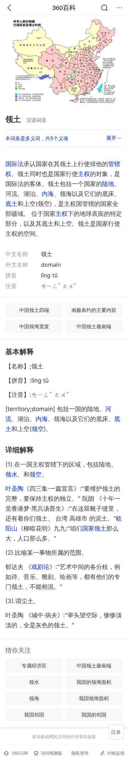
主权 (84, 173)
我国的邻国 (93, 715)
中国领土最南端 (93, 326)
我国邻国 (34, 715)
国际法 (14, 163)
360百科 (64, 7)
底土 (11, 203)
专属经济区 (34, 665)
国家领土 (94, 528)
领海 (34, 698)
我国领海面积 (94, 698)
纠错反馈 (115, 753)
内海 (48, 193)
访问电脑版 (51, 753)
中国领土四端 (34, 310)
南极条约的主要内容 (93, 310)
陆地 (108, 183)
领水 (11, 474)
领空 (38, 428)
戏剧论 (40, 566)
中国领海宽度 (34, 326)
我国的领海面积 (93, 682)
